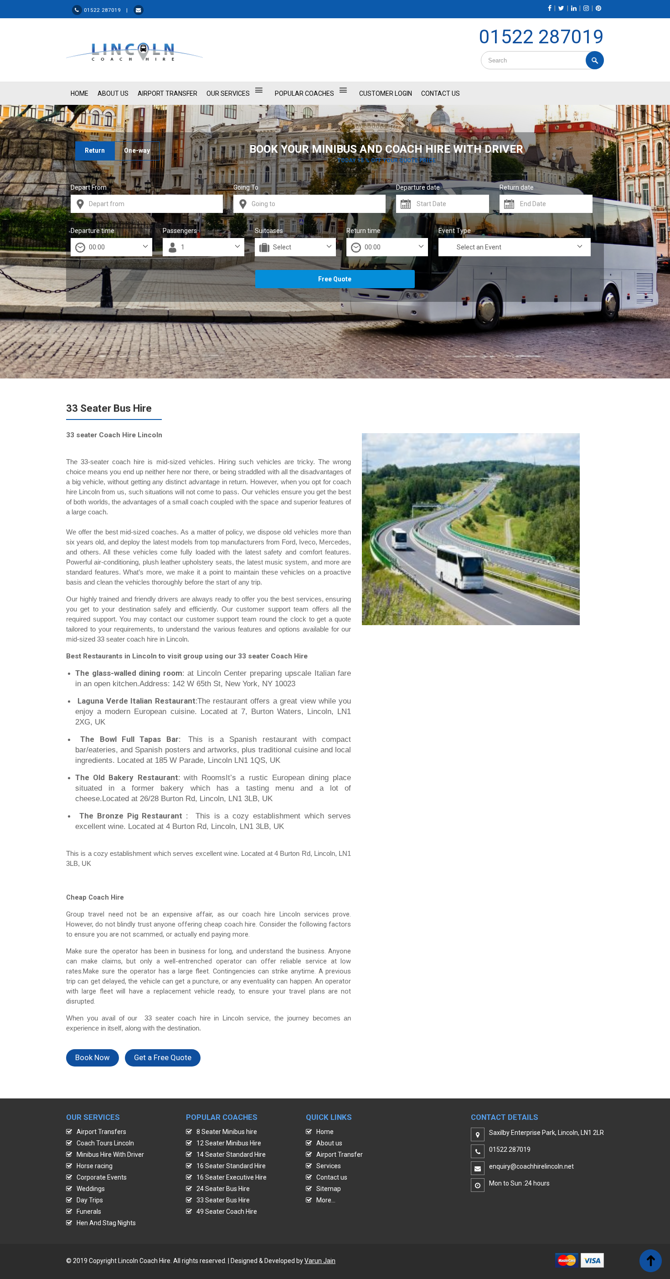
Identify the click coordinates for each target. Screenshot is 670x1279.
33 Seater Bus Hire (223, 1200)
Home (325, 1131)
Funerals (89, 1211)
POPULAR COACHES (304, 93)
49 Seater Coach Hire (226, 1211)
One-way (137, 150)
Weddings (91, 1188)
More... (325, 1200)
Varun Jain (319, 1260)
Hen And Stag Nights (106, 1223)
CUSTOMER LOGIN (385, 93)
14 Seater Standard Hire (231, 1154)
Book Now (92, 1057)
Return (95, 150)
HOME (79, 93)
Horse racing (95, 1166)
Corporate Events (102, 1177)
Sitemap (328, 1188)
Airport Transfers (101, 1131)
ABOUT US (113, 93)
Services (328, 1166)
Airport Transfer (167, 93)
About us (329, 1143)
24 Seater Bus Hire (223, 1188)
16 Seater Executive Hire (231, 1177)
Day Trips (90, 1200)
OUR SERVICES (228, 93)
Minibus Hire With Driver (110, 1154)
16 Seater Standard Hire (231, 1166)
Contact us (331, 1177)
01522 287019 (541, 37)
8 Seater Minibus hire (226, 1131)
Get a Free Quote (162, 1057)
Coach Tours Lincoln (105, 1143)
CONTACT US (440, 93)
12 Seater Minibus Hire (228, 1143)
